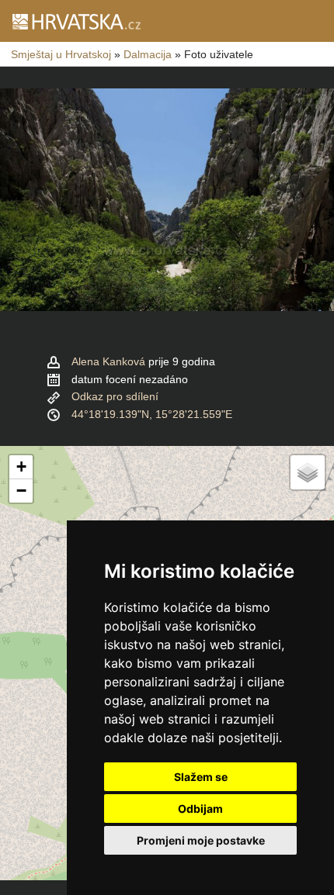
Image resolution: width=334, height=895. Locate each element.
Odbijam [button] (200, 808)
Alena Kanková (108, 361)
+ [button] (21, 466)
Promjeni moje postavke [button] (201, 840)
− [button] (21, 490)
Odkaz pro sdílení (114, 396)
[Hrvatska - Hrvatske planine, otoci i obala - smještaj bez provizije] (76, 21)
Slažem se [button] (201, 776)
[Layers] (308, 472)
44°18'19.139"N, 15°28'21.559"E (151, 414)
